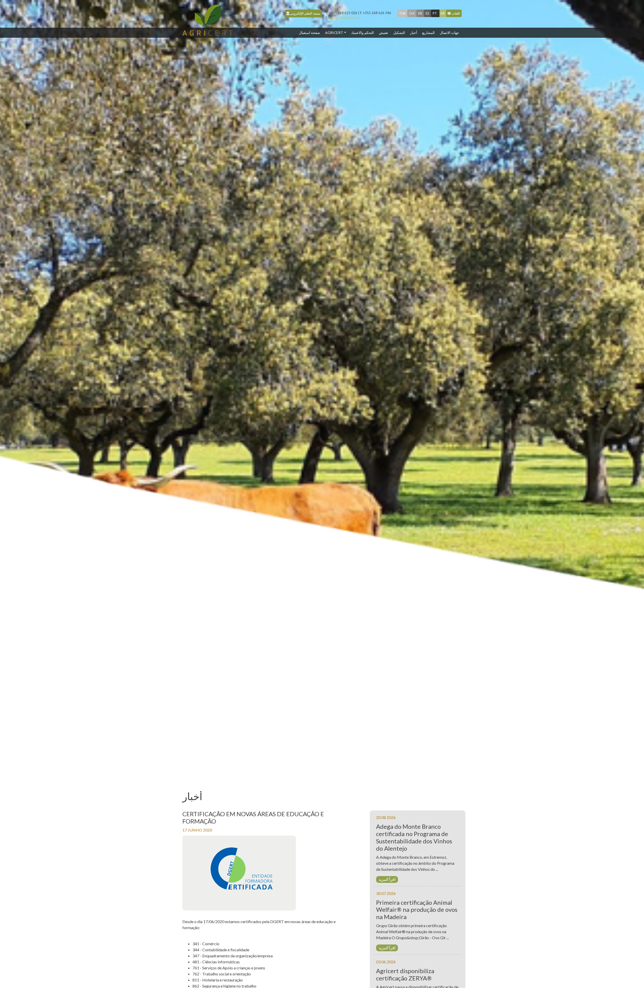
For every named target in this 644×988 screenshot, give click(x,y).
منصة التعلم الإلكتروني (304, 13)
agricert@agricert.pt (342, 18)
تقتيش (383, 32)
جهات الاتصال (449, 32)
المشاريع (428, 32)
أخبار (413, 32)
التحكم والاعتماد (362, 32)
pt (435, 13)
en (420, 13)
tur (402, 13)
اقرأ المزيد (387, 879)
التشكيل (399, 32)
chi (412, 13)
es (427, 13)
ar (442, 13)
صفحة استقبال (311, 32)
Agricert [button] (334, 32)
